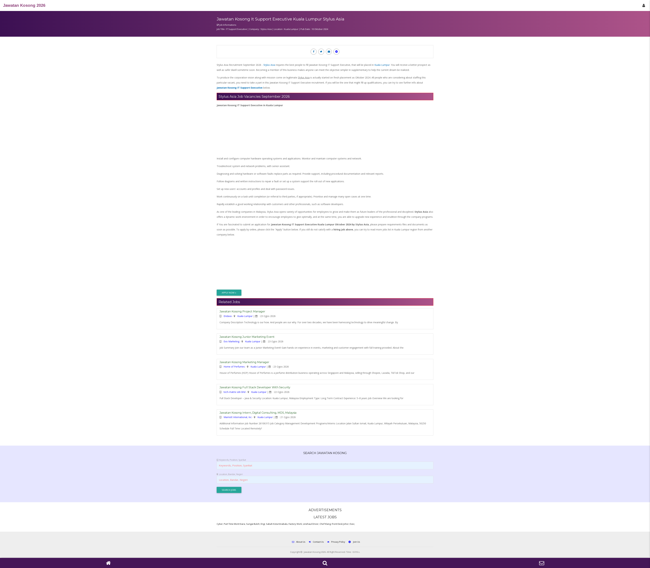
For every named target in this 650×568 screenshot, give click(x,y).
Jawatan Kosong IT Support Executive (240, 87)
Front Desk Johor (340, 523)
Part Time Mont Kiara (234, 523)
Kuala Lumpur (382, 64)
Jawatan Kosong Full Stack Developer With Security (255, 387)
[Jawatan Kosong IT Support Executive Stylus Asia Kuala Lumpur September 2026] (313, 51)
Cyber (220, 523)
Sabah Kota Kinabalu (277, 523)
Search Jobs (229, 489)
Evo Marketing (231, 341)
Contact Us (318, 541)
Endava (228, 316)
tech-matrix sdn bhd (234, 392)
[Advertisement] (318, 131)
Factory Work (295, 523)
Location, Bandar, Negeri (231, 474)
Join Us (356, 541)
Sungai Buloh (253, 523)
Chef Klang (325, 523)
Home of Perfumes (234, 366)
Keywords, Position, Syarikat (232, 459)
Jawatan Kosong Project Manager (242, 311)
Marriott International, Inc (238, 417)
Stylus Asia (269, 64)
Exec (352, 523)
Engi (263, 523)
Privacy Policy (338, 541)
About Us (300, 541)
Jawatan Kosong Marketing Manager (244, 362)
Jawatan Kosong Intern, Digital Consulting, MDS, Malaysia (258, 412)
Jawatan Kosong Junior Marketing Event (247, 336)
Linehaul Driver (311, 523)
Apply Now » (229, 292)
